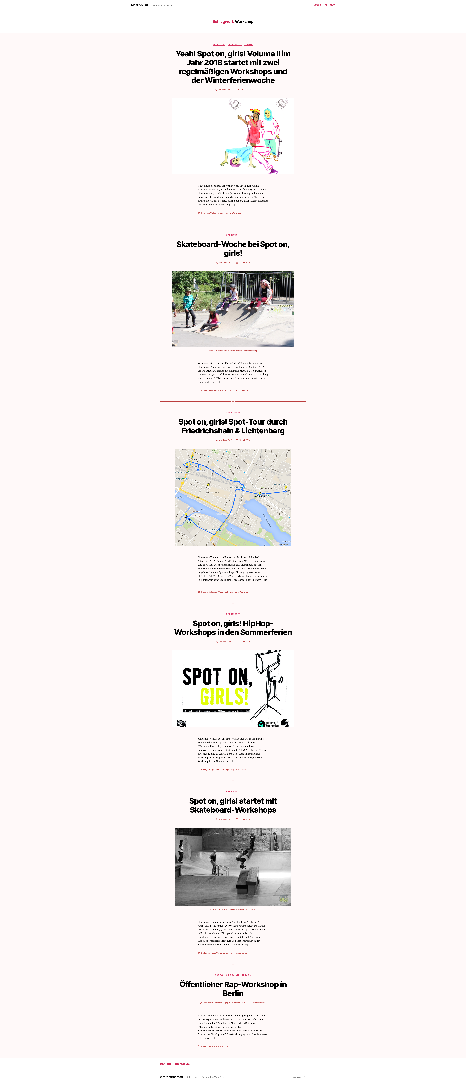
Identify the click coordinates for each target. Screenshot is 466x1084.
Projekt (204, 390)
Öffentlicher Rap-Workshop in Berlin (233, 989)
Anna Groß (226, 90)
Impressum (329, 5)
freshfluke (219, 44)
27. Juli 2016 (244, 262)
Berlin (203, 769)
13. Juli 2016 (244, 642)
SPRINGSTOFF (140, 4)
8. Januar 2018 (244, 90)
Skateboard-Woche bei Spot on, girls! (233, 248)
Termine (248, 44)
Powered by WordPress (213, 1077)
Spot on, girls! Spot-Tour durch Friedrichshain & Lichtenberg (233, 426)
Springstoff (235, 44)
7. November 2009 (237, 1003)
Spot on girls (225, 213)
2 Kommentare (259, 1003)
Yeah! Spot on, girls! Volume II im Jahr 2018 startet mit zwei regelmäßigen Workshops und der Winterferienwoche (233, 67)
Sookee (219, 975)
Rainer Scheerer (215, 1003)
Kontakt (317, 5)
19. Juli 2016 (244, 440)
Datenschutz (192, 1077)
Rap (209, 1046)
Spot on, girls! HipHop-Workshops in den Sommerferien (233, 628)
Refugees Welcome (210, 213)
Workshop (236, 213)
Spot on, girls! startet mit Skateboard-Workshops (233, 805)
